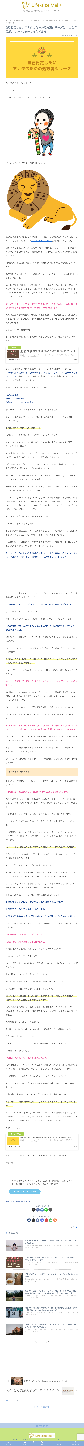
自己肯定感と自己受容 (24, 1201)
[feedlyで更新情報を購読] (50, 1220)
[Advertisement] (42, 1358)
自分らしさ (11, 1201)
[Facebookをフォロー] (37, 1220)
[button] (50, 1210)
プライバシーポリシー (62, 1439)
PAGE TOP (43, 1426)
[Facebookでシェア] (38, 1210)
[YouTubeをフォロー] (46, 1220)
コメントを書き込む (42, 1407)
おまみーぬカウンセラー (41, 241)
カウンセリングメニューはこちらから (24, 1191)
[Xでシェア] (34, 1210)
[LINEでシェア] (46, 1210)
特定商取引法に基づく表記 (21, 1439)
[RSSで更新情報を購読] (55, 1220)
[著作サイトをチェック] (29, 1220)
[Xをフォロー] (33, 1220)
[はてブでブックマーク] (42, 1210)
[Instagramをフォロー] (42, 1220)
